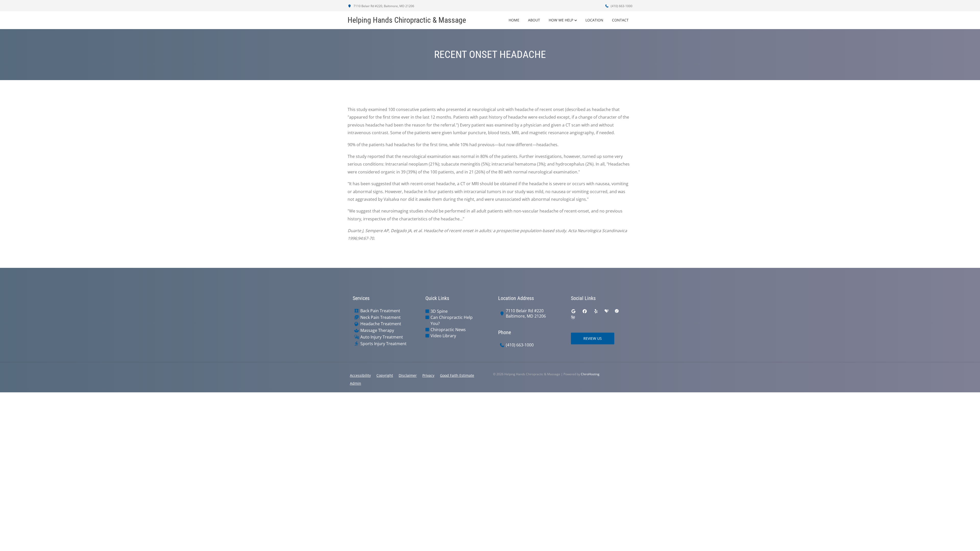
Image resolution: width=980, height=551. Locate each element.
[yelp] (595, 311)
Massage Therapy (377, 330)
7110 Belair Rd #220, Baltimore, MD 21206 (383, 6)
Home (514, 20)
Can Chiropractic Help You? (452, 320)
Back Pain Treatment (380, 311)
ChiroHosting (590, 374)
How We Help (561, 20)
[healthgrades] (607, 311)
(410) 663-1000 (621, 6)
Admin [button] (355, 383)
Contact (620, 20)
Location (594, 20)
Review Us (592, 338)
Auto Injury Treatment (381, 337)
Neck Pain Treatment (380, 317)
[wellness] (573, 317)
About (534, 20)
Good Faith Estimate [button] (457, 375)
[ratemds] (617, 311)
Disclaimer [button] (408, 375)
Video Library (443, 336)
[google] (573, 311)
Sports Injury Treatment (383, 343)
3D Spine (439, 311)
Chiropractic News (448, 329)
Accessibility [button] (360, 375)
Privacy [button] (428, 375)
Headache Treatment (380, 324)
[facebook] (584, 311)
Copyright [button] (384, 375)
